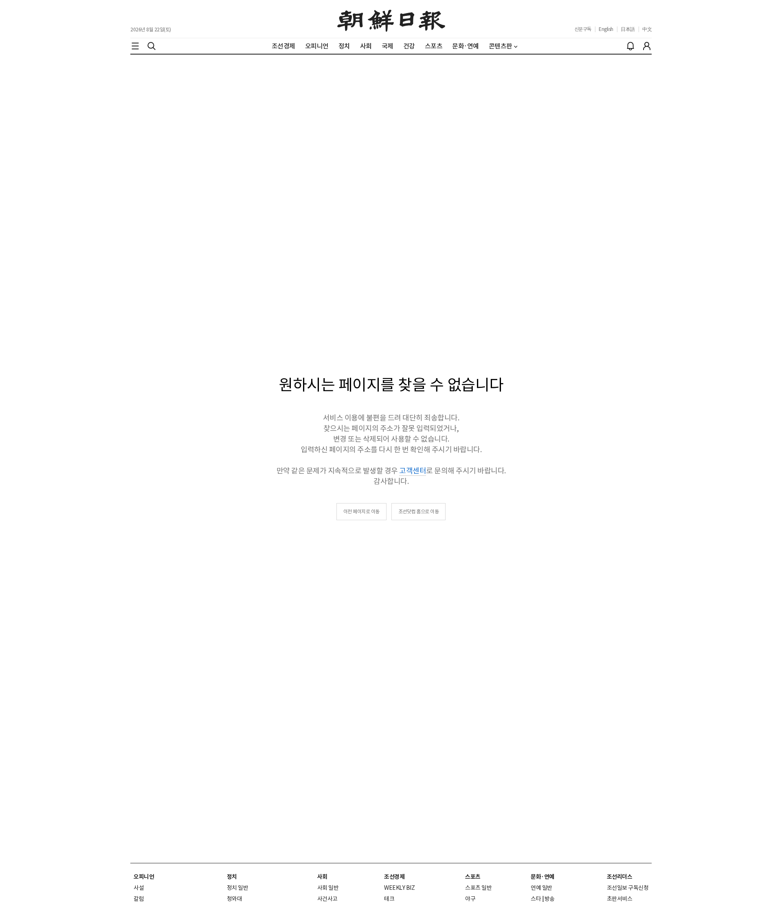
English (606, 29)
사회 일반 (328, 887)
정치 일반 (237, 887)
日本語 (628, 29)
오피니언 (144, 876)
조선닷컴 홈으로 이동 (418, 511)
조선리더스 (620, 876)
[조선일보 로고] (391, 19)
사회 (322, 876)
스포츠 (473, 876)
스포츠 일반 (478, 887)
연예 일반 (541, 887)
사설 (139, 887)
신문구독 (582, 29)
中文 (647, 29)
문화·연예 (542, 876)
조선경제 (394, 876)
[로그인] (647, 46)
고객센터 (412, 470)
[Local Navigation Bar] (135, 46)
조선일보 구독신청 (628, 887)
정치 (232, 876)
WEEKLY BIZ (399, 887)
